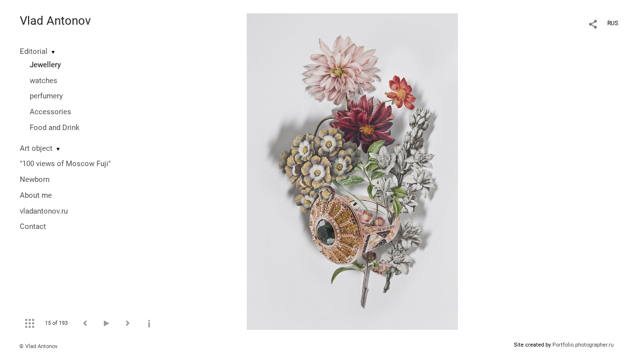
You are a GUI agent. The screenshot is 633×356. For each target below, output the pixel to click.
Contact (33, 226)
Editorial (33, 51)
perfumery (46, 95)
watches (43, 80)
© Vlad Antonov (38, 346)
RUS (612, 23)
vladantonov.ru (44, 211)
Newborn (34, 179)
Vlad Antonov (55, 21)
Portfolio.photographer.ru (583, 345)
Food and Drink (55, 127)
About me (36, 195)
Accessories (50, 111)
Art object (36, 148)
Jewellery (45, 64)
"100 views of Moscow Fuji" (65, 163)
